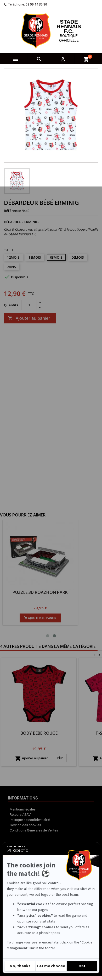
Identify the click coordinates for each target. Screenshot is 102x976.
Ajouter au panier (29, 318)
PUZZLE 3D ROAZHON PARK (74, 592)
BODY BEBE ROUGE (39, 733)
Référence (12, 210)
